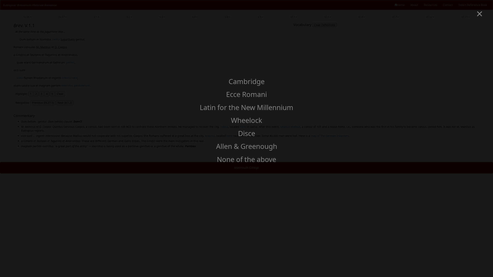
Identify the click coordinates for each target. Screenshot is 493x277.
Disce (246, 133)
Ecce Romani (246, 94)
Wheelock (246, 120)
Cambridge (247, 81)
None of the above (246, 159)
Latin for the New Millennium (246, 107)
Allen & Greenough (246, 146)
